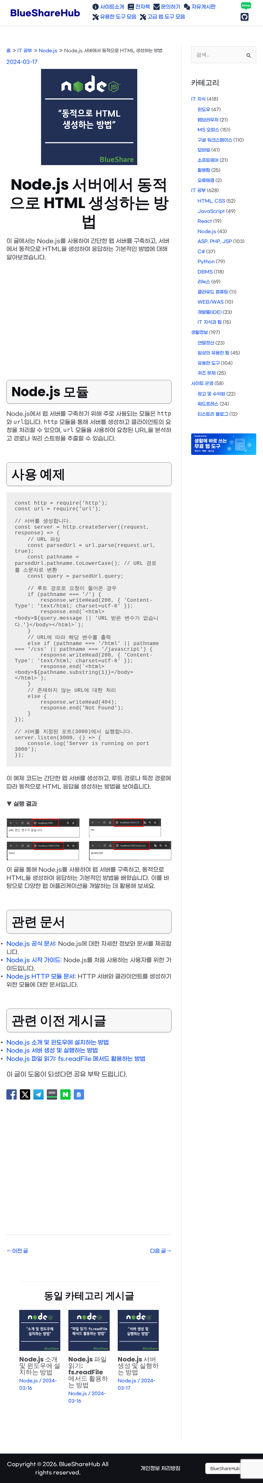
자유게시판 (203, 7)
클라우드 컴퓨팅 (213, 292)
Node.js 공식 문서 (30, 944)
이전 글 (17, 1251)
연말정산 (206, 343)
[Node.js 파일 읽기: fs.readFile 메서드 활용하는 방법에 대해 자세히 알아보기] (88, 1331)
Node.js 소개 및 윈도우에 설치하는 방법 (57, 1042)
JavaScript (211, 211)
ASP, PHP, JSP (215, 241)
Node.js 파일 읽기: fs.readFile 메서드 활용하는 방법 (75, 1059)
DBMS (205, 272)
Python (206, 261)
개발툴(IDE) (210, 312)
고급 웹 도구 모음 (165, 17)
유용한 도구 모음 (117, 17)
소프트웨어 (208, 160)
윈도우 (204, 110)
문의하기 (170, 7)
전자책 (142, 7)
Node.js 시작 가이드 (33, 960)
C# (201, 252)
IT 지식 (198, 99)
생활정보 (199, 332)
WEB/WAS (211, 302)
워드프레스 (208, 404)
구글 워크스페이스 (215, 140)
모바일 (204, 150)
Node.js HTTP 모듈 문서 (40, 976)
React (205, 221)
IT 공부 (198, 190)
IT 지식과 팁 (210, 322)
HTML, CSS (211, 201)
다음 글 (160, 1251)
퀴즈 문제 (207, 373)
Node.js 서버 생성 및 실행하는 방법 (52, 1050)
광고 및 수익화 (211, 394)
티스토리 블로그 (213, 414)
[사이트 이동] (234, 1469)
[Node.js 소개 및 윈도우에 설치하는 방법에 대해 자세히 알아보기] (39, 1331)
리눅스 (204, 282)
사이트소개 (111, 7)
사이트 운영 (202, 383)
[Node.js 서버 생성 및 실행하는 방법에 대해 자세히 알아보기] (138, 1331)
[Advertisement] (89, 316)
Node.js (28, 1381)
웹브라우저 (208, 120)
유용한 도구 (209, 363)
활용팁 (204, 170)
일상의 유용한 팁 (213, 353)
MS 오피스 (208, 130)
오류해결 (206, 180)
